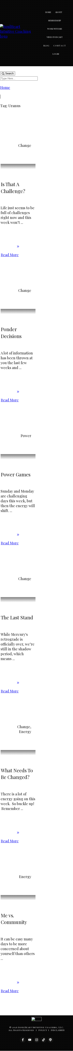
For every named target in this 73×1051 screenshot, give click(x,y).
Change (24, 145)
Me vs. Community (14, 918)
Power (26, 435)
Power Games (15, 474)
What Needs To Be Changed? (17, 773)
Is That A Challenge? (13, 187)
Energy (25, 731)
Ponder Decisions (11, 332)
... (22, 222)
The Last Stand (17, 617)
